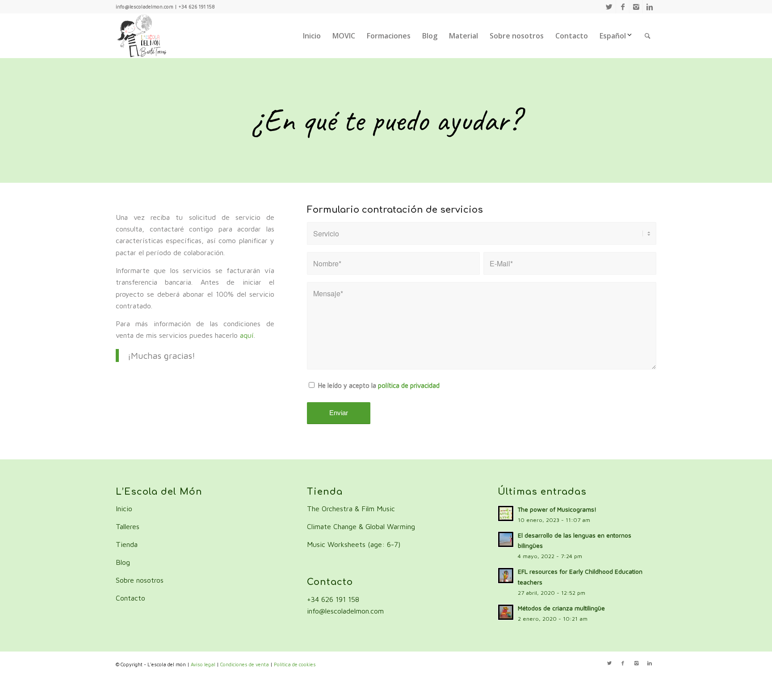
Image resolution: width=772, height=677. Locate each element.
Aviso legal (203, 664)
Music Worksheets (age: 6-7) (353, 544)
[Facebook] (622, 6)
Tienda (127, 544)
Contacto (130, 598)
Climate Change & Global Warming (361, 526)
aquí (247, 335)
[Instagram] (635, 6)
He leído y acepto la (379, 385)
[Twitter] (609, 6)
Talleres (127, 526)
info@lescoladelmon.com (345, 611)
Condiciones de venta (244, 664)
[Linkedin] (649, 6)
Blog (123, 562)
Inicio (124, 509)
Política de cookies (295, 664)
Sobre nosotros (140, 580)
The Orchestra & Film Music (351, 509)
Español (613, 36)
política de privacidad (409, 385)
